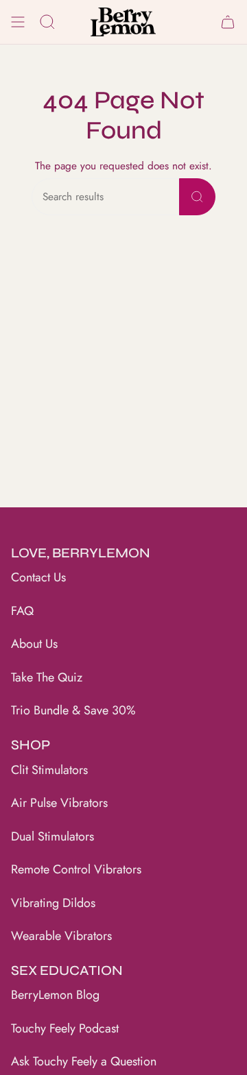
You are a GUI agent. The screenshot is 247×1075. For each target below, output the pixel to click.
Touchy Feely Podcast (65, 1028)
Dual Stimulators (52, 836)
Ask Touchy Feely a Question (83, 1061)
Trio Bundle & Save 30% (73, 710)
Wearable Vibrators (61, 936)
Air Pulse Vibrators (59, 803)
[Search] (197, 196)
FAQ (22, 611)
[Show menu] (18, 22)
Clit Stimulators (49, 770)
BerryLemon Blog (55, 995)
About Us (34, 644)
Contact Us (38, 577)
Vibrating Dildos (53, 903)
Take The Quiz (46, 677)
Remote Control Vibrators (76, 869)
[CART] (227, 22)
